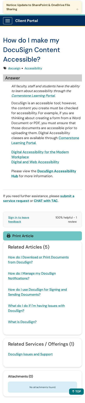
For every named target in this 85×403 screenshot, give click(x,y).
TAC (54, 201)
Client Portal (26, 20)
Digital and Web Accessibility (35, 162)
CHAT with (42, 201)
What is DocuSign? (22, 322)
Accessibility (33, 68)
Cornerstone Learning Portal (33, 95)
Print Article (22, 235)
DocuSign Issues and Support (30, 354)
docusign (14, 68)
